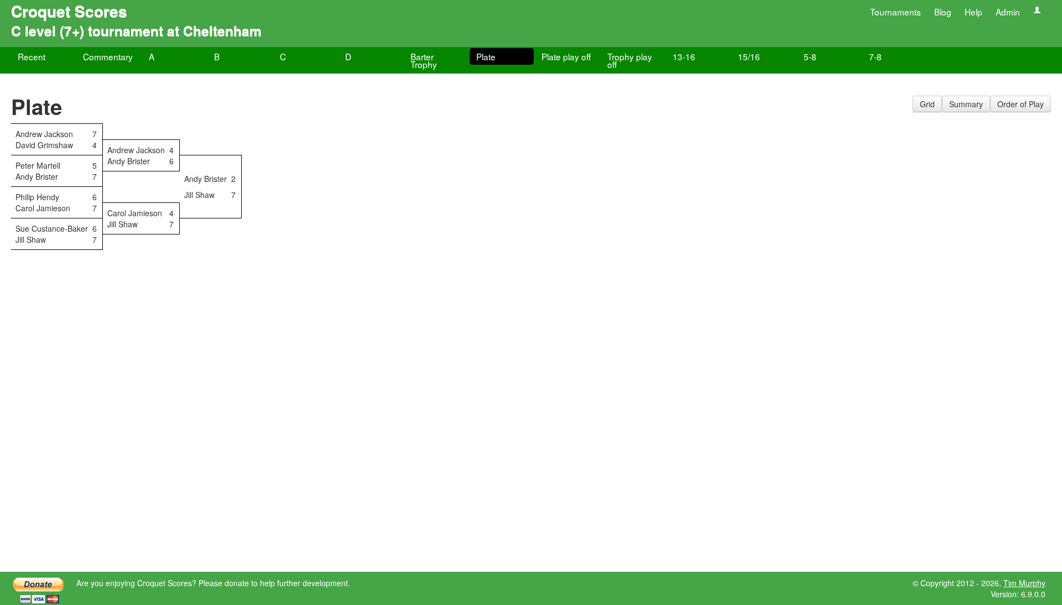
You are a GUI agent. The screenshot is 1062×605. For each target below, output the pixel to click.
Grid (927, 103)
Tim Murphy (1024, 582)
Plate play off (566, 56)
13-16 (684, 56)
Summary (966, 103)
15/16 (749, 56)
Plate (486, 56)
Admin (1008, 12)
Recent (31, 56)
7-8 (875, 56)
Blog (942, 12)
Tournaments (895, 12)
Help (973, 12)
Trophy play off (629, 60)
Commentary (108, 56)
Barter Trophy (423, 60)
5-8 (810, 56)
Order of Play (1020, 103)
